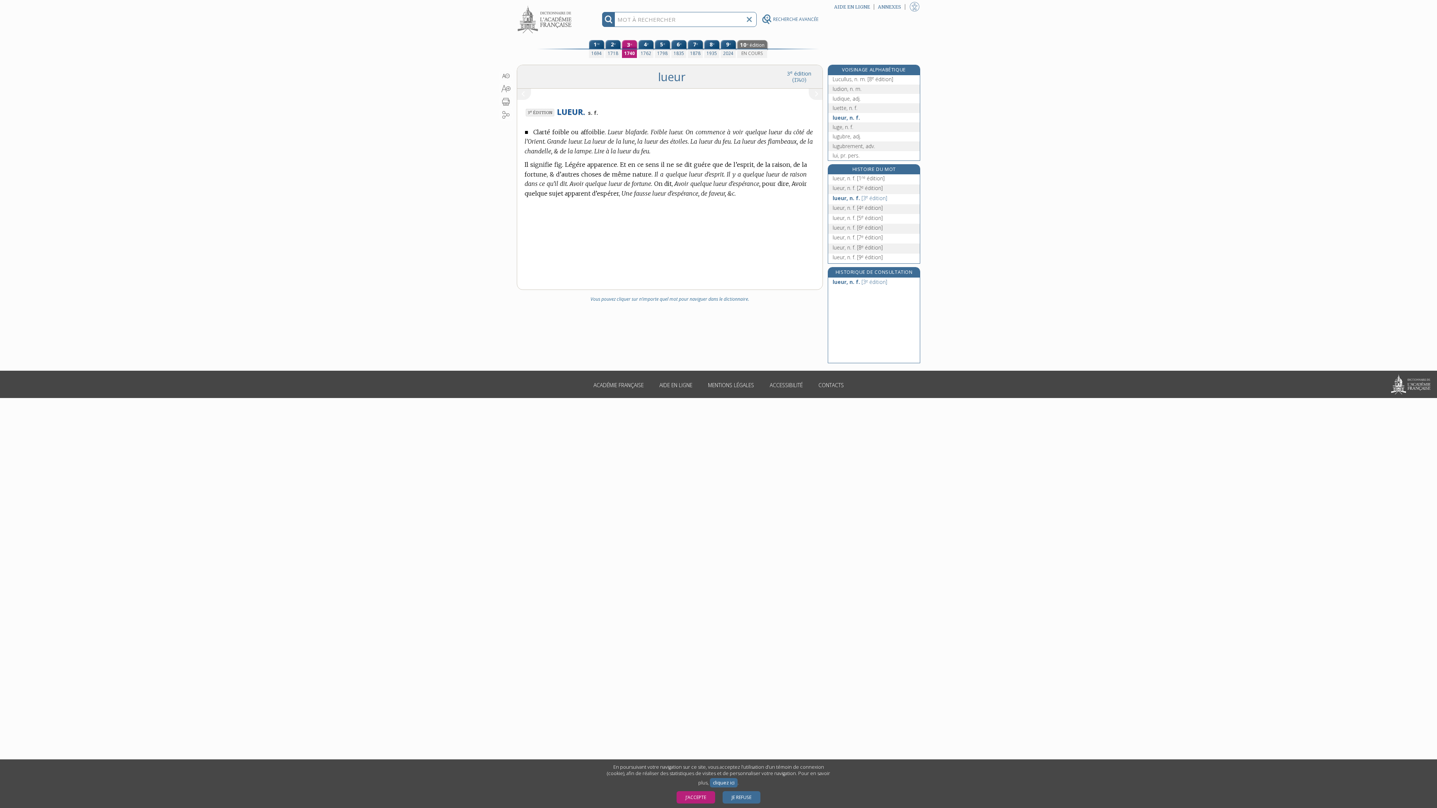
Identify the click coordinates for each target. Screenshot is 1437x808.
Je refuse (741, 797)
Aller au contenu (545, 6)
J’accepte (696, 797)
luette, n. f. (845, 107)
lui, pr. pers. (846, 155)
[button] (506, 76)
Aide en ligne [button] (852, 7)
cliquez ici (724, 783)
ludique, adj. (847, 98)
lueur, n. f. (846, 117)
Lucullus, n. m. (863, 79)
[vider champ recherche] (749, 19)
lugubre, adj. (847, 136)
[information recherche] (608, 19)
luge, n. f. (843, 127)
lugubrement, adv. (854, 146)
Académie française (619, 385)
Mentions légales (731, 385)
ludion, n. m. (847, 88)
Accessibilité (786, 385)
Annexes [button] (889, 7)
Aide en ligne (675, 385)
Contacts (831, 385)
